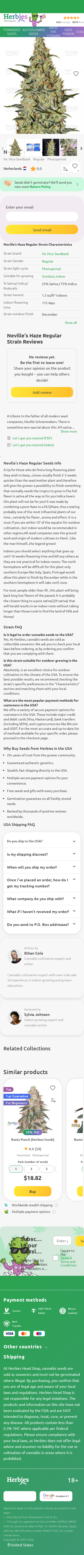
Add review (42, 392)
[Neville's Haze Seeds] (42, 80)
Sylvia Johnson (37, 1014)
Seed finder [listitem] (68, 31)
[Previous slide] (3, 148)
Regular (47, 261)
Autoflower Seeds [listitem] (34, 31)
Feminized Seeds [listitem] (12, 31)
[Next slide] (81, 148)
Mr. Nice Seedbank (55, 253)
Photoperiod (51, 269)
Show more (69, 431)
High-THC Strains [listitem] (53, 32)
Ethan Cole (33, 952)
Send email (42, 229)
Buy (32, 1191)
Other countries (23, 1346)
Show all (71, 322)
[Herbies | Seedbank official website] (26, 19)
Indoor (60, 276)
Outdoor (48, 276)
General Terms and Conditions (68, 1261)
